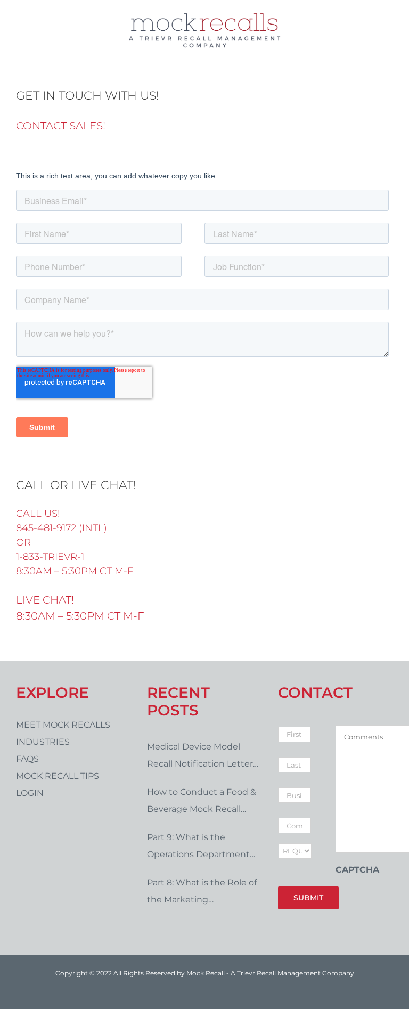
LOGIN (30, 793)
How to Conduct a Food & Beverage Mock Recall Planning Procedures (201, 802)
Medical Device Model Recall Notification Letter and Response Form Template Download (200, 757)
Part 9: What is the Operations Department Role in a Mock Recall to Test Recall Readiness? (198, 847)
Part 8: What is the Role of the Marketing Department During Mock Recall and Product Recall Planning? (202, 892)
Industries (43, 742)
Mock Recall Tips (57, 776)
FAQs (27, 759)
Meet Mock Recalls (63, 725)
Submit (308, 897)
